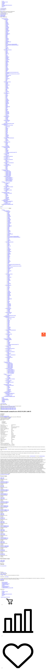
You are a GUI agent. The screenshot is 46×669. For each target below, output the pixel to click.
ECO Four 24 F (2, 549)
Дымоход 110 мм (8, 171)
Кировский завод (8, 41)
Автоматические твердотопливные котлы (12, 72)
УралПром (7, 91)
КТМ (6, 110)
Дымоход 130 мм (10, 365)
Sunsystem (7, 135)
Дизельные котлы (6, 116)
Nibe (6, 133)
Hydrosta (7, 26)
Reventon (7, 149)
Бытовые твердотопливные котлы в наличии (13, 73)
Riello (6, 35)
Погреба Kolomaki (7, 199)
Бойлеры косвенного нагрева (10, 317)
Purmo (7, 168)
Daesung (7, 23)
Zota (6, 71)
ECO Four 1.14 (2, 517)
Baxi (6, 127)
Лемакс (7, 45)
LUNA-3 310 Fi (2, 533)
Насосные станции (7, 188)
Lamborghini (7, 30)
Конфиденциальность (5, 399)
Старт (7, 77)
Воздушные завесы (7, 157)
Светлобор (7, 113)
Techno (9, 349)
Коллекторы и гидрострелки (10, 393)
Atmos (7, 50)
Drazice (7, 139)
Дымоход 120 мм (8, 172)
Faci (6, 54)
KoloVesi (7, 195)
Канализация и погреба (5, 192)
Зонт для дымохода (9, 178)
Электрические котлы (7, 81)
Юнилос (7, 198)
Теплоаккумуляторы (7, 141)
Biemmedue (7, 164)
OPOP (7, 62)
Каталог (3, 209)
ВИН (6, 89)
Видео (3, 4)
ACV (6, 94)
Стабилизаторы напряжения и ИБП (7, 204)
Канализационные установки (8, 186)
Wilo (6, 184)
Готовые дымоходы (7, 170)
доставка (5, 416)
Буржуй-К (9, 265)
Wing (6, 154)
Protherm (7, 34)
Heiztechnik (7, 100)
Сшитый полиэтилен (7, 203)
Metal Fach (7, 103)
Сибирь (9, 269)
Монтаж (3, 2)
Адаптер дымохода (10, 369)
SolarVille (7, 38)
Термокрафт (7, 78)
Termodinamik (8, 106)
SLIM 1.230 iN (2, 541)
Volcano (7, 151)
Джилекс (9, 381)
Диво (6, 74)
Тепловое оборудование (5, 146)
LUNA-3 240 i (2, 497)
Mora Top (7, 31)
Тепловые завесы (6, 153)
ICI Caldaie (7, 27)
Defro (6, 96)
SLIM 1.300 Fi (2, 521)
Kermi (7, 166)
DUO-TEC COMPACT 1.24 (4, 509)
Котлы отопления (5, 18)
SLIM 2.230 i (2, 513)
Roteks (7, 105)
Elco (6, 121)
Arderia (7, 20)
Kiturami (7, 29)
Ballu (6, 160)
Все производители (3, 565)
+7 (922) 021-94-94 (3, 8)
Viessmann (9, 329)
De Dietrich (7, 24)
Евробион (9, 389)
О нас (3, 397)
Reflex (7, 202)
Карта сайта (2, 579)
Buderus (7, 22)
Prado (6, 167)
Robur (7, 161)
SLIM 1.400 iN (2, 560)
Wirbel (7, 70)
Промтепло (9, 305)
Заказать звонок (2, 15)
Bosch (7, 51)
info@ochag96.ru (2, 9)
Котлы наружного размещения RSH (11, 44)
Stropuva (7, 65)
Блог (3, 6)
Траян (7, 79)
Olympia (7, 119)
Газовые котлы (6, 19)
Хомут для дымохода (11, 373)
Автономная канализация (10, 385)
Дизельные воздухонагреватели (9, 162)
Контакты (3, 401)
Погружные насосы (7, 182)
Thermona (7, 39)
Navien (7, 32)
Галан (7, 90)
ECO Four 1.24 (2, 553)
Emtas (8, 289)
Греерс (7, 148)
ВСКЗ (7, 109)
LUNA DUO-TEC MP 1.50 (4, 489)
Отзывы (3, 3)
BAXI (6, 449)
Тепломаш (7, 155)
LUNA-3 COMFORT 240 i (4, 505)
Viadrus (7, 68)
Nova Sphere (6, 576)
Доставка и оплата (5, 398)
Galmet (7, 56)
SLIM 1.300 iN (2, 529)
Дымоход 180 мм (8, 174)
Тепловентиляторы (7, 147)
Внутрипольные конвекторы (8, 156)
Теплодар (7, 115)
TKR (6, 66)
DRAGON (7, 53)
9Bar (6, 138)
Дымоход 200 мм (8, 175)
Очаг (6, 46)
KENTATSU (9, 277)
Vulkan (7, 69)
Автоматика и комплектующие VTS (11, 152)
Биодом (9, 301)
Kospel (7, 85)
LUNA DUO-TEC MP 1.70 (4, 481)
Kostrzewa (7, 102)
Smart (8, 361)
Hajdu (7, 131)
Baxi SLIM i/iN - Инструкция (4, 474)
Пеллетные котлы (8, 285)
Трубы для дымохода (9, 180)
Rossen (7, 37)
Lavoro (7, 60)
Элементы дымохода (7, 176)
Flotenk (7, 194)
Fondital (7, 25)
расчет (10, 417)
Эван (6, 80)
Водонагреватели (5, 124)
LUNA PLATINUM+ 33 (4, 493)
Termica (7, 136)
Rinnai (7, 36)
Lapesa (9, 325)
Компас (7, 42)
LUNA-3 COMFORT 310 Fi (4, 525)
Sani (6, 196)
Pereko (7, 63)
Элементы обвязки (5, 200)
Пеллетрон (7, 112)
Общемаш (7, 76)
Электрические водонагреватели (9, 137)
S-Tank (9, 337)
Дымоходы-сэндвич (5, 169)
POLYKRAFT (8, 33)
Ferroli (7, 55)
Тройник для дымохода (9, 179)
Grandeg (7, 99)
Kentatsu (7, 57)
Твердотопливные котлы (8, 49)
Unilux (7, 67)
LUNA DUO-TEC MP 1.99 (4, 501)
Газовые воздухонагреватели (8, 159)
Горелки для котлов (7, 120)
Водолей (9, 377)
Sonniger (7, 150)
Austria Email (8, 126)
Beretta (7, 21)
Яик (8, 273)
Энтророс (7, 48)
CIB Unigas (9, 313)
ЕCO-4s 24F (2, 485)
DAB (6, 190)
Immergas (7, 28)
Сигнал (7, 47)
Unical (7, 40)
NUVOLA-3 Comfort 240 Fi (4, 545)
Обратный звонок (3, 14)
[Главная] (1, 11)
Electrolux (7, 140)
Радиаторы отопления (9, 357)
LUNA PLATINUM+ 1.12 (4, 537)
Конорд (7, 43)
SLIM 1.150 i (2, 477)
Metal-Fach (7, 61)
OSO (8, 333)
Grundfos (7, 183)
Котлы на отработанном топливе (9, 123)
